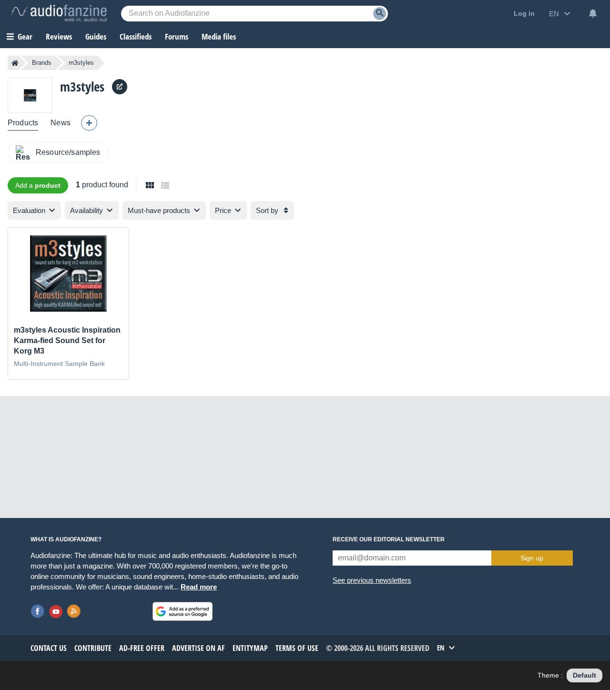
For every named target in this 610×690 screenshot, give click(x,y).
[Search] (379, 13)
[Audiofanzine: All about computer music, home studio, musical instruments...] (59, 13)
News (61, 123)
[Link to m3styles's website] (119, 86)
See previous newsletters (372, 580)
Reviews (59, 36)
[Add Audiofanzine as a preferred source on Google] (182, 611)
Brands (41, 62)
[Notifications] (593, 13)
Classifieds (136, 36)
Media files (219, 36)
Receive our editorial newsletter (389, 539)
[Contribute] (89, 123)
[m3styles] (30, 95)
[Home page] (15, 63)
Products (23, 123)
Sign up (531, 558)
